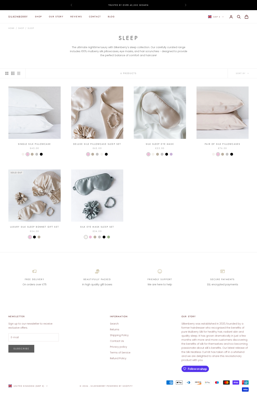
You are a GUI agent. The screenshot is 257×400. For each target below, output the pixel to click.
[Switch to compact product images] (18, 73)
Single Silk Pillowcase (34, 144)
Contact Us (117, 341)
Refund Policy (118, 358)
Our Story (56, 16)
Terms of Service (120, 352)
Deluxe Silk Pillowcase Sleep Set (97, 144)
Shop (38, 16)
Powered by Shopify (120, 386)
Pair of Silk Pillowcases (222, 144)
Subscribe (21, 348)
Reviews (76, 16)
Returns (114, 329)
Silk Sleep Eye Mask (160, 144)
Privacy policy (118, 347)
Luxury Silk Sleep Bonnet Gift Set (34, 226)
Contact (95, 16)
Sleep (31, 28)
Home (11, 28)
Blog (111, 16)
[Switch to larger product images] (6, 73)
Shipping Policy (119, 335)
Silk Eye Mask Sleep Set (97, 226)
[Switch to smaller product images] (12, 73)
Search (114, 323)
